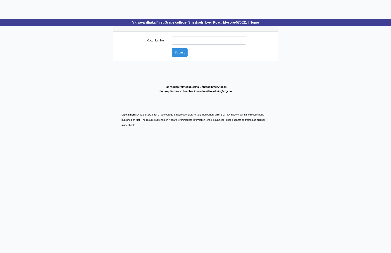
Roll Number (156, 40)
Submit (180, 52)
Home (254, 22)
